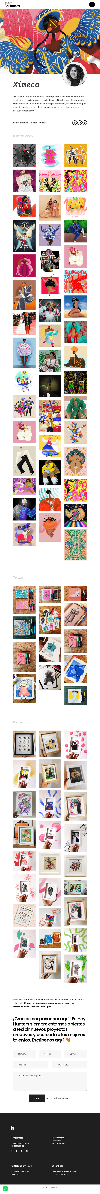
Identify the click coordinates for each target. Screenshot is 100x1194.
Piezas (43, 122)
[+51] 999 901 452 (17, 1146)
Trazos (34, 122)
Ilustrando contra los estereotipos (32, 1006)
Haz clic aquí (15, 1174)
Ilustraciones (20, 122)
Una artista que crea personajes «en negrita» (49, 1003)
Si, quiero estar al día (60, 1174)
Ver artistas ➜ (57, 1140)
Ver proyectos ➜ (58, 1143)
